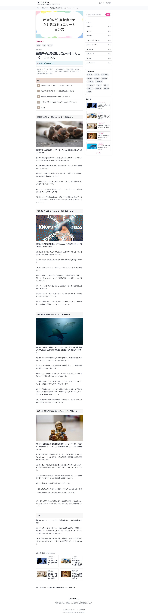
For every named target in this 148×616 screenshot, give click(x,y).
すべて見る (98, 153)
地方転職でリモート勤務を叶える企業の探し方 (77, 563)
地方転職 (100, 113)
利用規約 (82, 609)
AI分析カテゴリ (102, 102)
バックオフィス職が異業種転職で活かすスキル (104, 146)
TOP (38, 8)
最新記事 (108, 3)
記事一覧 (101, 3)
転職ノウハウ (101, 123)
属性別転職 (101, 133)
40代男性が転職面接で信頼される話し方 (77, 576)
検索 (108, 14)
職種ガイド (45, 8)
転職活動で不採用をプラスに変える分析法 (52, 576)
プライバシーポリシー (69, 609)
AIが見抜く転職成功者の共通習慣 (52, 563)
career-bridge (43, 2)
